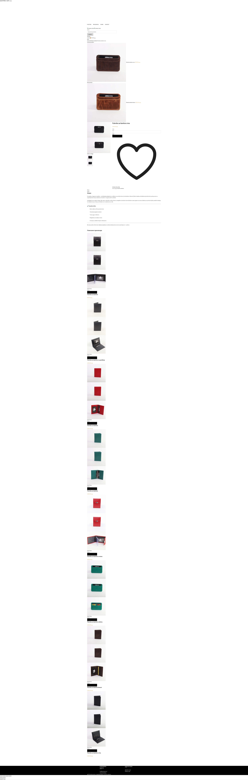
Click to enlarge (90, 153)
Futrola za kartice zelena (94, 622)
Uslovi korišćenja (103, 772)
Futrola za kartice (92, 294)
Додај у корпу (117, 136)
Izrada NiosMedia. (99, 774)
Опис (88, 191)
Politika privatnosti (103, 771)
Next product (89, 82)
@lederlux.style (128, 770)
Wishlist (88, 36)
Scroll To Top (2, 779)
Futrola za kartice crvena (94, 556)
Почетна (89, 40)
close (11, 0)
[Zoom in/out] (10, 776)
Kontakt (107, 24)
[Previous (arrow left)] (1, 778)
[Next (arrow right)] (4, 778)
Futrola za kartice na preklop (96, 360)
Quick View (89, 288)
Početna (89, 24)
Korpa (101, 24)
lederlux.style (127, 771)
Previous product (90, 42)
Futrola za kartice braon (130, 102)
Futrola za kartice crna (130, 62)
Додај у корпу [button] (92, 292)
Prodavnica (96, 24)
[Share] (4, 776)
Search (90, 34)
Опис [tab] (88, 190)
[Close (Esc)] (1, 776)
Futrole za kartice (94, 40)
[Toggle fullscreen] (7, 776)
